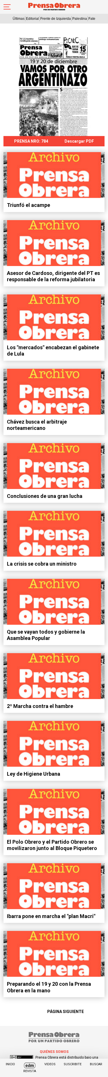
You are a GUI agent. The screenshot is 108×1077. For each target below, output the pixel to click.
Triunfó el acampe (28, 205)
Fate (91, 19)
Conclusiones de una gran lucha (44, 496)
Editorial (32, 19)
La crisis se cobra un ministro (42, 564)
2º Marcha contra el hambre (40, 706)
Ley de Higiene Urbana (33, 774)
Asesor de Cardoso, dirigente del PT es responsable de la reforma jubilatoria (53, 276)
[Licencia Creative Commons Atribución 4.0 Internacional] (21, 1057)
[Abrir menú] (7, 6)
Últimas (18, 19)
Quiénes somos (54, 1052)
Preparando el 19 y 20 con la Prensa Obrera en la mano (49, 987)
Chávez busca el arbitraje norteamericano (37, 425)
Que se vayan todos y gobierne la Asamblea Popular (46, 635)
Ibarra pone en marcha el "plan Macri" (51, 916)
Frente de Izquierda (55, 19)
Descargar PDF (79, 141)
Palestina (79, 19)
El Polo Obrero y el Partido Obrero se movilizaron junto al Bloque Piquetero (52, 845)
